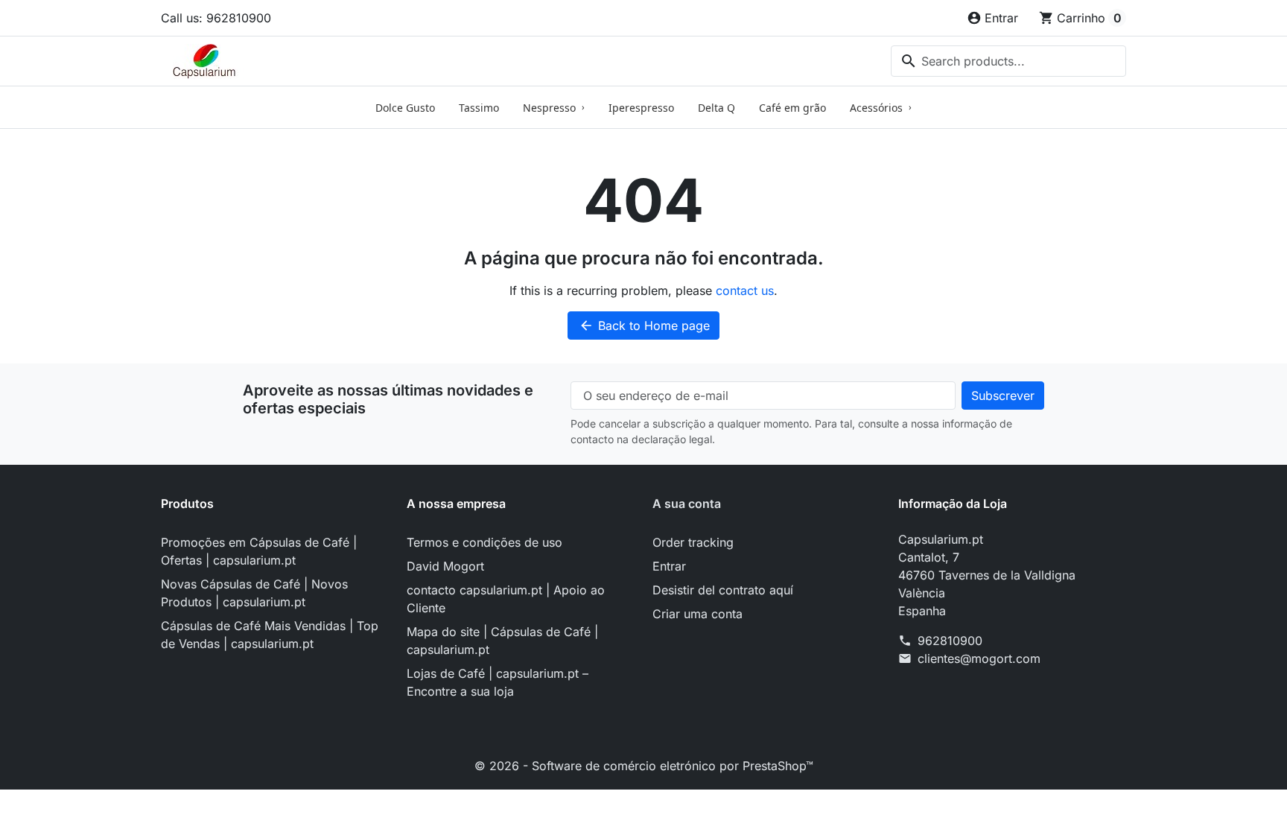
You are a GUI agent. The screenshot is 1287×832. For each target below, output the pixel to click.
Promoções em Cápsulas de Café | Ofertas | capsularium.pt (259, 551)
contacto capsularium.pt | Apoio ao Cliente (506, 598)
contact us (745, 290)
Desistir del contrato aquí (722, 589)
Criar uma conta (697, 613)
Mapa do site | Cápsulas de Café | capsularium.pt (502, 640)
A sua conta (686, 503)
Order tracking (693, 542)
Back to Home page (644, 325)
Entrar (669, 566)
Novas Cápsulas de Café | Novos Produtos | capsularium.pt (254, 593)
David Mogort (445, 566)
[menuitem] (405, 107)
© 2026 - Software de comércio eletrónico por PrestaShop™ (643, 765)
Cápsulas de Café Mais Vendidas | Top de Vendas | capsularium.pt (269, 634)
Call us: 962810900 (216, 17)
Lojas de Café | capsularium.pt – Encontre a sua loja (497, 682)
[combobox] (1008, 61)
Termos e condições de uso (484, 542)
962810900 (950, 640)
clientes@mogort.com (979, 658)
